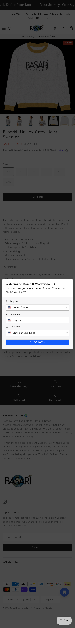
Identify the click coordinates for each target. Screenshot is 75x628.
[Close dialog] (70, 282)
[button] (37, 307)
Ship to (14, 301)
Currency (15, 326)
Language (15, 314)
